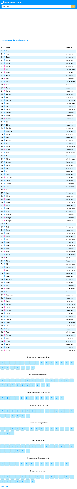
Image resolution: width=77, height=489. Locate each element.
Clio (7, 106)
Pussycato (9, 295)
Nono (8, 267)
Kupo (8, 205)
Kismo (8, 199)
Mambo (8, 214)
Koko (8, 202)
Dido (7, 122)
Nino (7, 264)
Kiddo (8, 196)
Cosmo (8, 112)
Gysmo (8, 162)
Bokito (8, 72)
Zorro (8, 350)
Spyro (8, 313)
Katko (8, 190)
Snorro (8, 310)
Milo (7, 239)
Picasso (9, 279)
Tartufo (8, 319)
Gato (7, 153)
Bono (8, 75)
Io (6, 171)
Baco (8, 57)
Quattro (8, 298)
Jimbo (8, 180)
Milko (8, 236)
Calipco (8, 88)
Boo (7, 78)
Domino (8, 128)
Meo (7, 233)
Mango (8, 218)
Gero (7, 156)
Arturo (8, 54)
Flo (7, 143)
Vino (7, 338)
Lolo (7, 211)
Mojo (7, 248)
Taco (7, 316)
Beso (8, 63)
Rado (8, 301)
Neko (8, 255)
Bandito (8, 60)
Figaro (8, 140)
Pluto (8, 289)
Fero (7, 137)
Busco (8, 85)
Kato (7, 193)
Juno (7, 187)
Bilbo (8, 66)
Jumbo (8, 184)
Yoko (8, 341)
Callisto (8, 94)
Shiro (8, 307)
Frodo (8, 146)
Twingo (8, 335)
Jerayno (9, 177)
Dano (8, 116)
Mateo (8, 227)
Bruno (8, 82)
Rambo (8, 304)
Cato (7, 97)
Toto (7, 332)
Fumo (8, 150)
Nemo (8, 258)
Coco (8, 109)
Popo (8, 292)
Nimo (8, 261)
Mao (7, 224)
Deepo (8, 119)
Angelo (8, 51)
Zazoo (8, 344)
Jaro (7, 174)
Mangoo (9, 221)
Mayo (8, 230)
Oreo (7, 270)
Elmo (8, 134)
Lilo (7, 208)
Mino (7, 242)
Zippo (8, 347)
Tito (7, 326)
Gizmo (8, 159)
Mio (7, 245)
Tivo (7, 329)
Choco (8, 100)
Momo (8, 252)
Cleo (7, 103)
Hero (7, 168)
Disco (8, 125)
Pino (7, 285)
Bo (7, 69)
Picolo (8, 282)
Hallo (8, 165)
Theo (8, 323)
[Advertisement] (38, 23)
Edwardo (9, 131)
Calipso (8, 91)
